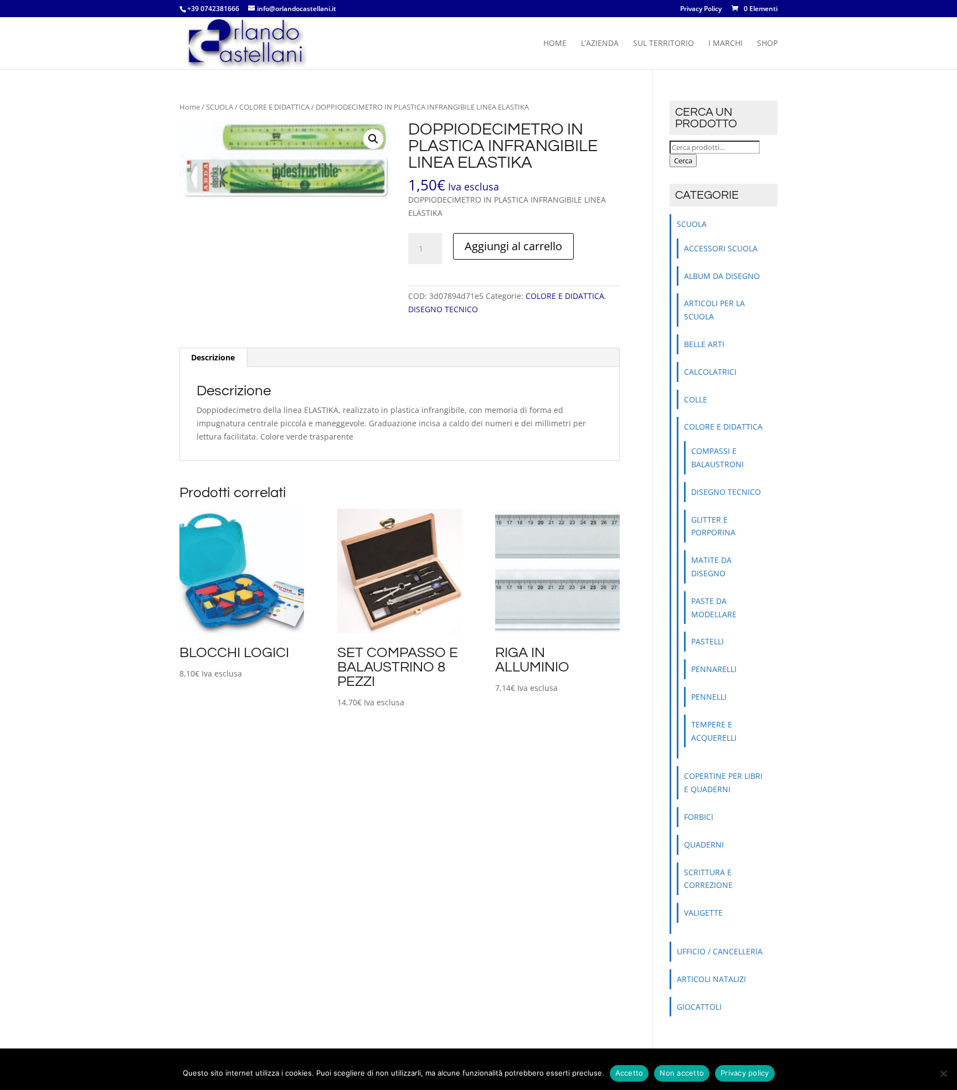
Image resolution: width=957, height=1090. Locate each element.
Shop (767, 43)
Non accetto (682, 1072)
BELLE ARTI (704, 344)
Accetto (629, 1072)
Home (555, 43)
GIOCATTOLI (699, 1006)
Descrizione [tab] (213, 357)
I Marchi (725, 43)
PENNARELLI (714, 669)
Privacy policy (745, 1072)
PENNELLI (709, 696)
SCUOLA (219, 107)
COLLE (695, 399)
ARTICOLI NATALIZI (711, 979)
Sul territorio (663, 43)
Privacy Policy (701, 9)
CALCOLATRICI (710, 371)
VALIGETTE (703, 912)
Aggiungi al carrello (513, 246)
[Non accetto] (943, 1073)
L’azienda (600, 43)
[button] (373, 139)
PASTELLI (707, 641)
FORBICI (698, 817)
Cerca (683, 161)
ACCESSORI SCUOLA (721, 248)
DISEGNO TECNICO (443, 309)
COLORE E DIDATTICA (274, 107)
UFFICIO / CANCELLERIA (720, 951)
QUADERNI (704, 844)
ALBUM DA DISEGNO (722, 276)
